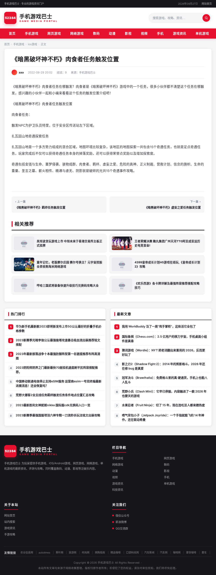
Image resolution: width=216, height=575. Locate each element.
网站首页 (207, 3)
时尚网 (85, 552)
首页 (12, 33)
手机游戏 (31, 33)
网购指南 (100, 552)
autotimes (44, 552)
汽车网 (163, 552)
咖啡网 (177, 552)
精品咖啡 (116, 552)
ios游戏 (32, 44)
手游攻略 (9, 534)
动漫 (112, 33)
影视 (128, 33)
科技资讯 (117, 489)
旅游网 (72, 552)
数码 (96, 33)
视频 (144, 33)
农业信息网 (26, 552)
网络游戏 (77, 33)
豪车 (204, 552)
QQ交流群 (122, 528)
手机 (160, 33)
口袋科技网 (132, 552)
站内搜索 (9, 521)
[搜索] (206, 18)
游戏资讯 (179, 33)
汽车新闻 (149, 552)
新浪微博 (121, 522)
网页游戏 (54, 33)
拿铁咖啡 (191, 552)
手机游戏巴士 (106, 562)
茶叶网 (59, 552)
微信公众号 (122, 515)
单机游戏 (202, 33)
